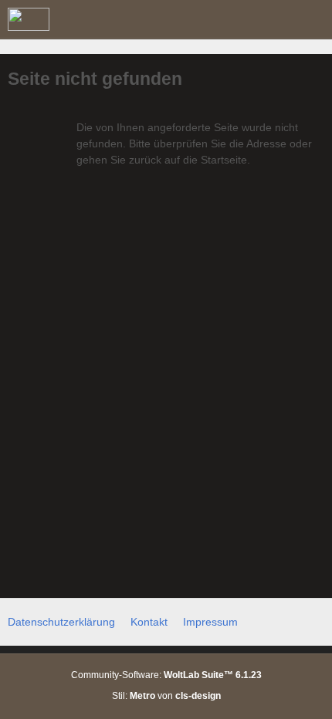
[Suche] (234, 19)
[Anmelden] (273, 19)
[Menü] (311, 19)
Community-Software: (166, 675)
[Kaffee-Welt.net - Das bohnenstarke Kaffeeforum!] (29, 19)
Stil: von (166, 695)
